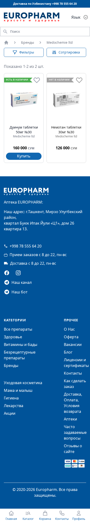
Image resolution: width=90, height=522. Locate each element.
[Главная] (6, 42)
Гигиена (11, 398)
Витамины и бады (20, 344)
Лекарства (13, 405)
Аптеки (70, 419)
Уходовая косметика (23, 382)
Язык (75, 17)
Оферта (71, 336)
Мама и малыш (18, 390)
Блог (68, 352)
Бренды (27, 42)
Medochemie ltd (60, 42)
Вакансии (73, 344)
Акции (9, 413)
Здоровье (13, 336)
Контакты (73, 373)
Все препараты (18, 329)
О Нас (69, 329)
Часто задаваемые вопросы (75, 432)
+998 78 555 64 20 (26, 246)
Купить (23, 156)
